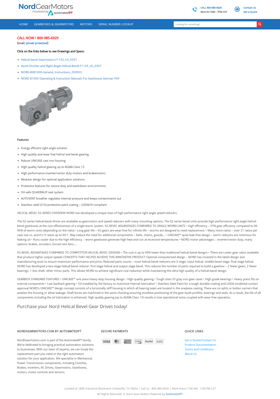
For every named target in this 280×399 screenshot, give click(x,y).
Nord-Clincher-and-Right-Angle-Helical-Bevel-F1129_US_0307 (61, 66)
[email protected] (37, 43)
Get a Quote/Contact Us (200, 340)
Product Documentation (200, 345)
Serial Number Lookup (115, 24)
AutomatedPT (174, 394)
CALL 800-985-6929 (211, 7)
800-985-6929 (47, 38)
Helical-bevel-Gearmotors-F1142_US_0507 (49, 59)
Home (23, 24)
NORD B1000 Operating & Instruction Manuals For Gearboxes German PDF (70, 78)
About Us (191, 354)
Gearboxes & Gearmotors (54, 24)
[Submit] (260, 24)
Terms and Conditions (199, 349)
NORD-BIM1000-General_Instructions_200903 (51, 72)
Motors (86, 24)
